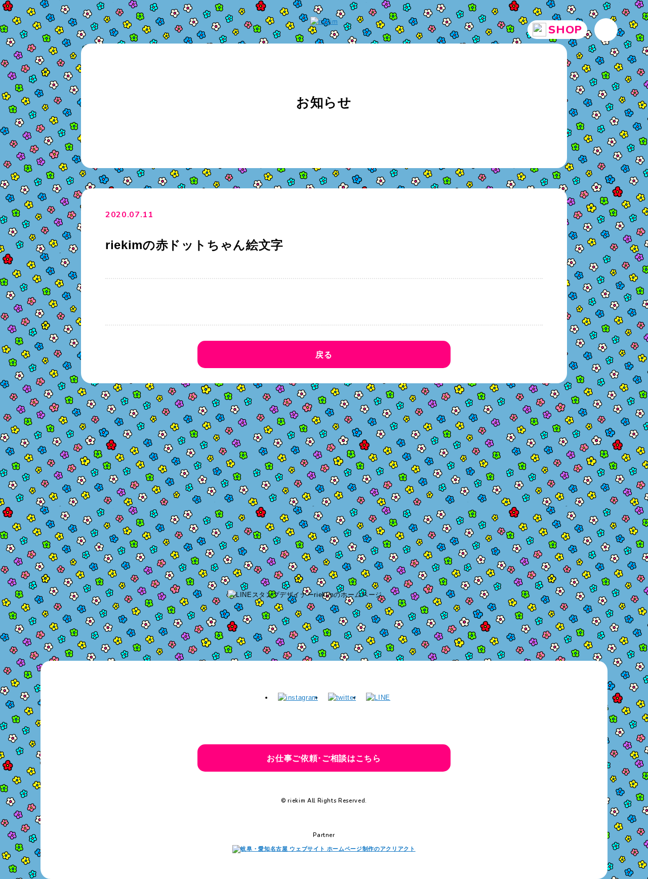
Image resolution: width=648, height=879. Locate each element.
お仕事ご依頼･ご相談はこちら (324, 758)
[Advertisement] (324, 481)
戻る (323, 354)
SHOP (565, 29)
